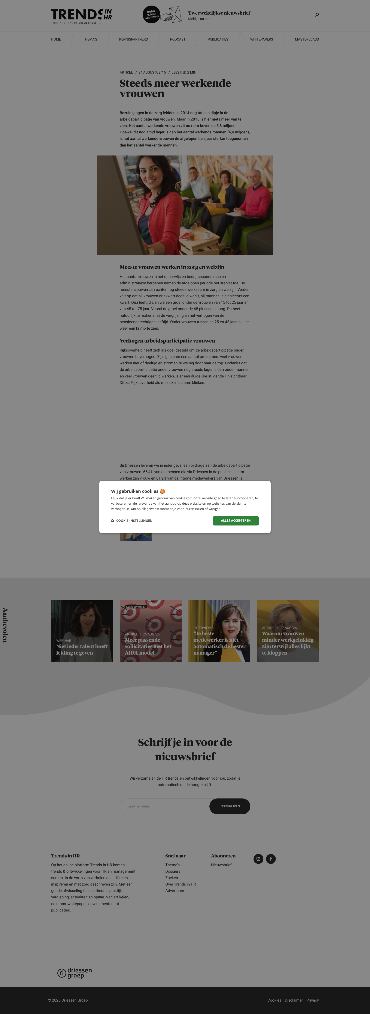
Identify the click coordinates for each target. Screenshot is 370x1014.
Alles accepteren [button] (236, 521)
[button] (131, 521)
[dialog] (185, 507)
